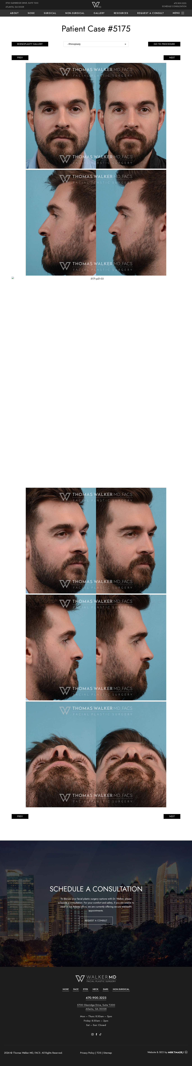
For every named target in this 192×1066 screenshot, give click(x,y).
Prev (20, 57)
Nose (31, 13)
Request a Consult (150, 13)
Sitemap (107, 1053)
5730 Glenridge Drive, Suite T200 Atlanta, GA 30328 (96, 1007)
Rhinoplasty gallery (30, 44)
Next (172, 57)
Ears (105, 989)
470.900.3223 (180, 3)
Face (75, 989)
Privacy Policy (87, 1053)
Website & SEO (155, 1052)
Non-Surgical (74, 13)
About (14, 13)
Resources (121, 13)
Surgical (50, 13)
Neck (95, 989)
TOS (99, 1053)
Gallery (99, 13)
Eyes (85, 989)
